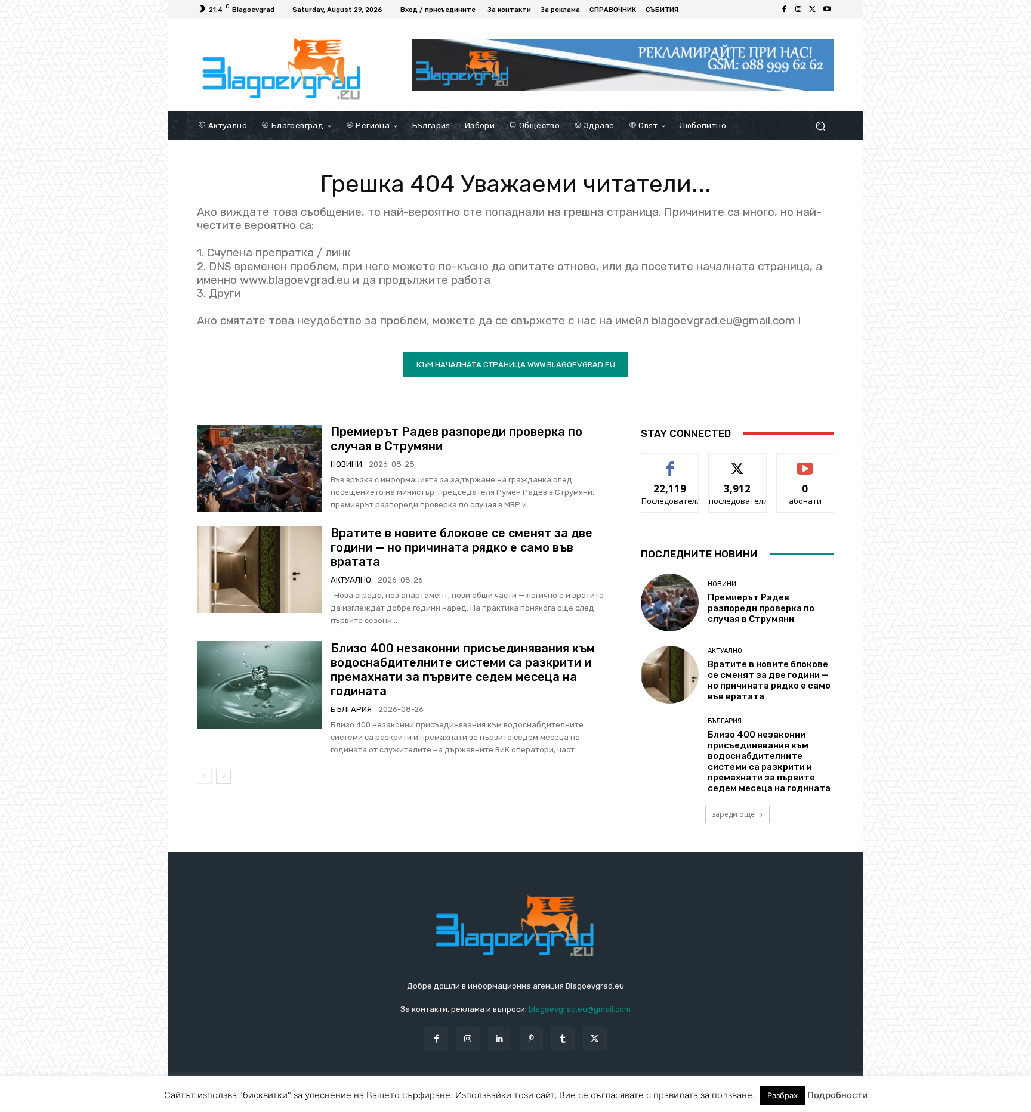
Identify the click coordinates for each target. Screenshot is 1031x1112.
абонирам (805, 462)
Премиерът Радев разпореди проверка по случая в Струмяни (761, 608)
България (351, 709)
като (670, 462)
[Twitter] (812, 9)
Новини (346, 464)
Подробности (837, 1095)
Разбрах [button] (782, 1095)
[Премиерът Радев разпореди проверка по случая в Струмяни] (259, 468)
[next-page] (223, 776)
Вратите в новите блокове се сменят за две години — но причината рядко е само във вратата (461, 547)
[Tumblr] (563, 1038)
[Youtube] (827, 9)
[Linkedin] (499, 1038)
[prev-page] (204, 776)
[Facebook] (784, 9)
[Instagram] (798, 9)
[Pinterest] (531, 1038)
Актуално (351, 580)
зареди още (733, 814)
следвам (737, 462)
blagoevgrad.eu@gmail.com (580, 1009)
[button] (820, 125)
